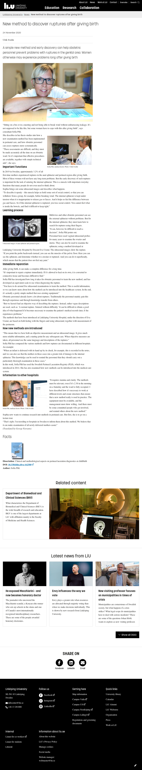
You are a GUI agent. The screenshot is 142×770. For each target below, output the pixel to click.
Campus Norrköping (81, 709)
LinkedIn (48, 706)
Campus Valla (78, 699)
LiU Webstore (112, 709)
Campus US (77, 704)
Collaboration (89, 8)
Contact (113, 2)
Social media (44, 751)
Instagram (48, 700)
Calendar (110, 699)
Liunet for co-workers (15, 736)
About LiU (83, 2)
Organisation (111, 714)
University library (113, 694)
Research (69, 8)
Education (52, 8)
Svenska (123, 2)
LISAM (9, 746)
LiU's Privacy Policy (48, 741)
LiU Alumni (111, 704)
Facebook (48, 694)
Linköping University (13, 14)
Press (108, 719)
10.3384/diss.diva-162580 (19, 464)
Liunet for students (14, 741)
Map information (79, 694)
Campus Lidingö (79, 714)
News (92, 2)
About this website (47, 736)
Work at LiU (102, 2)
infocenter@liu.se (15, 702)
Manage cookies (46, 746)
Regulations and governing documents (84, 721)
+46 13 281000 (15, 706)
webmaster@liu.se (47, 760)
